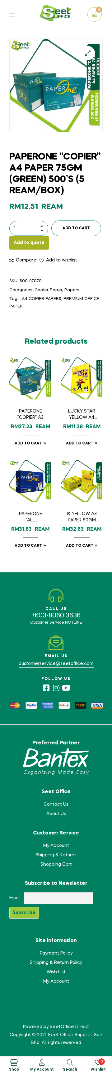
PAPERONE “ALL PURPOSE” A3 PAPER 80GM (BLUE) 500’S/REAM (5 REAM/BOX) (30, 518)
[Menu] (16, 14)
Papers (71, 290)
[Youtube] (66, 688)
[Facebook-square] (46, 688)
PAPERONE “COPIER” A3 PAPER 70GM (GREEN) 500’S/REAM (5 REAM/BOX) (30, 415)
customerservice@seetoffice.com (56, 664)
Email (15, 898)
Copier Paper (48, 290)
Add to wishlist (61, 260)
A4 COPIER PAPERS (41, 299)
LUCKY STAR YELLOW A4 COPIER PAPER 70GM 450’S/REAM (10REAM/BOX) (81, 415)
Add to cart (76, 228)
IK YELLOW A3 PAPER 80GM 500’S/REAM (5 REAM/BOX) (81, 518)
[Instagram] (56, 688)
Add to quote (29, 243)
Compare (26, 260)
